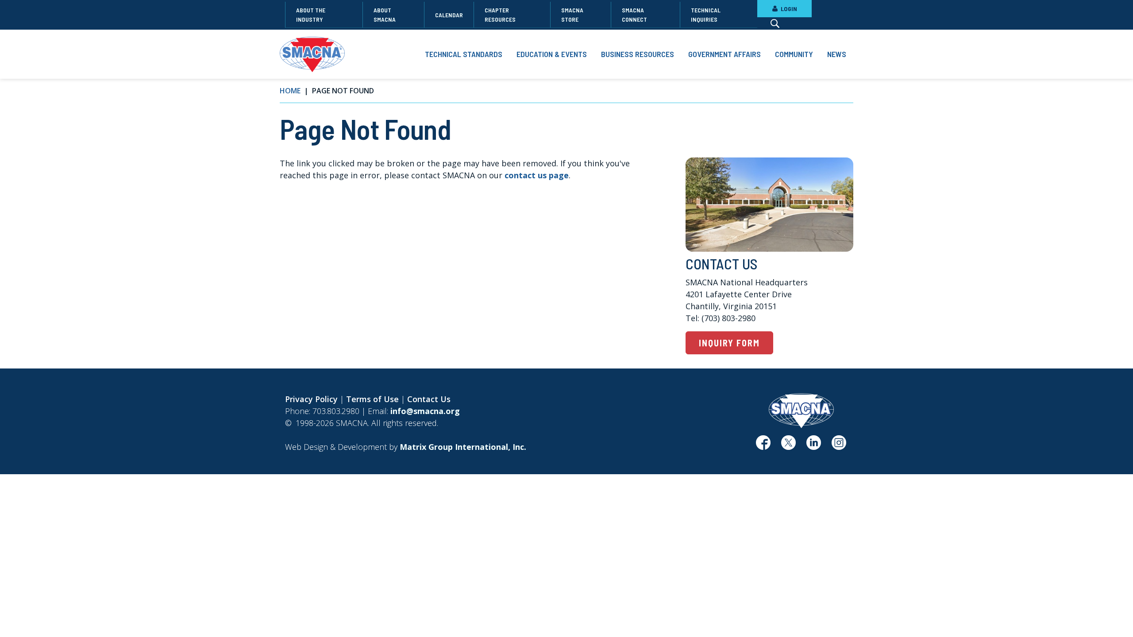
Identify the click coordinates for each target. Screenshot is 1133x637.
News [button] (836, 54)
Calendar (449, 15)
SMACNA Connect (634, 14)
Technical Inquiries (706, 14)
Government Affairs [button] (724, 54)
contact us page (537, 175)
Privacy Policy (311, 399)
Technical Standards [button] (463, 54)
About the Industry (310, 14)
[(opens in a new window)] (763, 446)
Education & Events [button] (551, 54)
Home (290, 91)
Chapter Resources (500, 14)
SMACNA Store (572, 14)
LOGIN (788, 8)
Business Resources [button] (637, 54)
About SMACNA (385, 14)
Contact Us (429, 399)
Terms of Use (372, 399)
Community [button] (794, 54)
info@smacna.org (425, 411)
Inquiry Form (729, 343)
